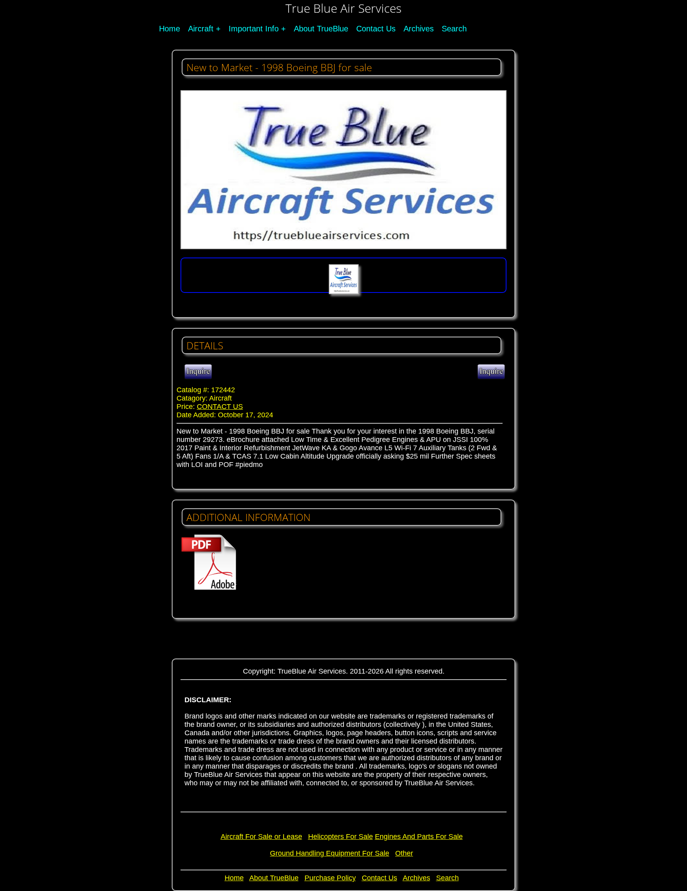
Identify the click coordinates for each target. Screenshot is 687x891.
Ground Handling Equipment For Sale (329, 853)
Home (169, 28)
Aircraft (200, 28)
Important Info (254, 28)
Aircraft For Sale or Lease (261, 837)
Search (454, 28)
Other (404, 853)
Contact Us (376, 28)
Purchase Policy (330, 878)
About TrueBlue (321, 28)
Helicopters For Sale (340, 837)
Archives (419, 28)
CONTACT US (220, 407)
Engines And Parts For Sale (419, 837)
